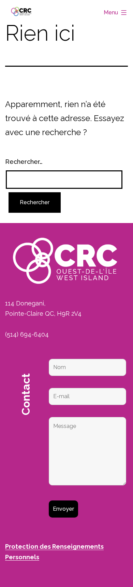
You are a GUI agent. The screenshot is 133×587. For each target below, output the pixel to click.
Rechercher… (24, 161)
